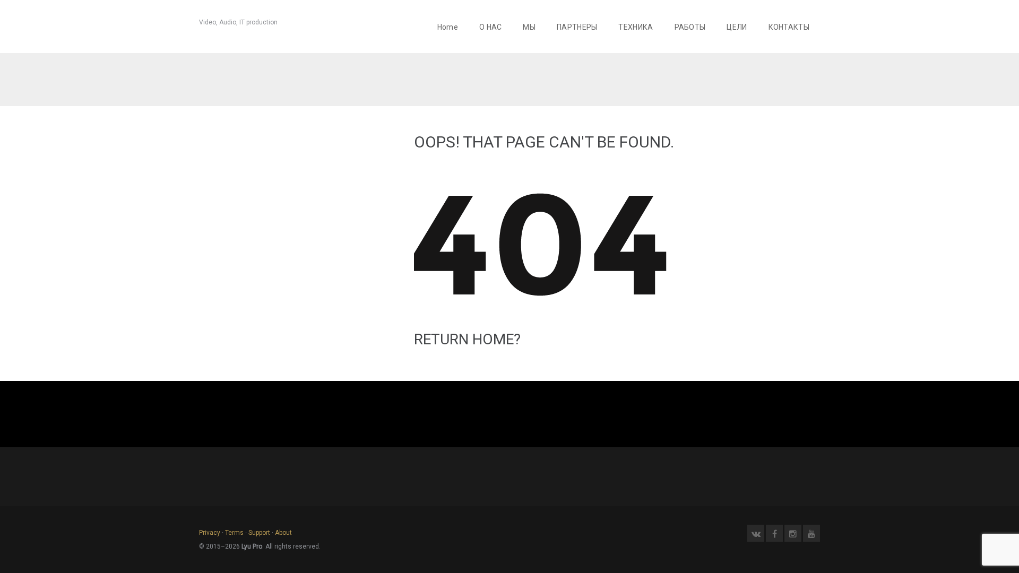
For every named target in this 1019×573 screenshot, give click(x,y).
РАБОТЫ (690, 27)
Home (447, 27)
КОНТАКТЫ (788, 27)
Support (259, 532)
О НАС (490, 27)
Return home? (467, 339)
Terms (234, 532)
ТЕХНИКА (635, 27)
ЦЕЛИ (737, 27)
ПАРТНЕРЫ (577, 27)
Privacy (209, 532)
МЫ (529, 27)
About (283, 532)
